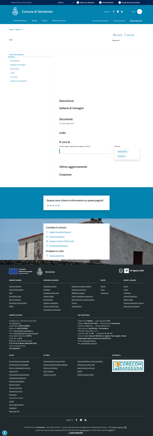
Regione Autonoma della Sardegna (55, 364)
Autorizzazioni (48, 299)
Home (11, 29)
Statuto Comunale (15, 388)
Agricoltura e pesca (50, 286)
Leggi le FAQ (13, 371)
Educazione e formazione (52, 309)
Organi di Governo (15, 286)
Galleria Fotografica (130, 296)
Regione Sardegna (21, 2)
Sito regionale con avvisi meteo (54, 361)
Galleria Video (128, 299)
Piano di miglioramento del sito (19, 368)
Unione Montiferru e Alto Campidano (90, 361)
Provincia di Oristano (50, 368)
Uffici (10, 293)
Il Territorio (127, 293)
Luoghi (126, 289)
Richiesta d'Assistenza (16, 381)
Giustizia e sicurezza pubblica (81, 286)
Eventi (126, 286)
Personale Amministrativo (18, 303)
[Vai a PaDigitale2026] (131, 270)
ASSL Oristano (48, 371)
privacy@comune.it (89, 341)
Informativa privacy (15, 391)
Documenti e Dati (15, 296)
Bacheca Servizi (14, 384)
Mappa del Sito (14, 411)
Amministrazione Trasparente (19, 361)
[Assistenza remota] (125, 427)
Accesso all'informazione (100, 21)
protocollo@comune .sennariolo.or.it (26, 333)
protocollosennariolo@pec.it (23, 331)
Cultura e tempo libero (51, 306)
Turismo (74, 303)
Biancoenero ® (85, 430)
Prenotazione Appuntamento (19, 374)
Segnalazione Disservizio (17, 378)
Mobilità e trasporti (78, 293)
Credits (11, 401)
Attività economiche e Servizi (134, 303)
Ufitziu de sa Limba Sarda (86, 364)
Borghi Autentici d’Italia (85, 374)
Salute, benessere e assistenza (82, 296)
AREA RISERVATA (76, 433)
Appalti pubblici (48, 296)
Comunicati (104, 293)
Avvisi (103, 289)
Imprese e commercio (79, 289)
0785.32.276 (16, 323)
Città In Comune (117, 427)
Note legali (13, 394)
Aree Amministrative (16, 289)
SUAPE (79, 371)
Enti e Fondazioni (15, 299)
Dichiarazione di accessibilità (18, 364)
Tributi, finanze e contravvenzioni (83, 299)
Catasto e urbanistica (50, 303)
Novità (18, 29)
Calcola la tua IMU (49, 374)
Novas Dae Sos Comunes (86, 368)
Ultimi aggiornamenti (16, 404)
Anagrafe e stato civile (51, 293)
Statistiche (13, 408)
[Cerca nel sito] (139, 11)
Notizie (103, 286)
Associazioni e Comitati (131, 306)
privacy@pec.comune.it (89, 343)
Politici (11, 306)
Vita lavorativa (77, 306)
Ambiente (46, 289)
